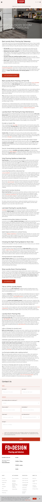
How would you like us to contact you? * (9, 400)
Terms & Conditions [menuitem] (34, 486)
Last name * (24, 389)
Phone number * (5, 407)
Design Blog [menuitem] (14, 489)
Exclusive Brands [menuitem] (24, 492)
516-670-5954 (28, 6)
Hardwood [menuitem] (4, 482)
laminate (9, 349)
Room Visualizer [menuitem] (15, 478)
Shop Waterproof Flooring (10, 75)
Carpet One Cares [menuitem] (34, 481)
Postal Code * (4, 414)
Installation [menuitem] (24, 489)
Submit (21, 439)
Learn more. (27, 500)
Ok (34, 498)
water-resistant (13, 151)
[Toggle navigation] (1, 2)
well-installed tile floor (18, 296)
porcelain (15, 125)
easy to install (11, 182)
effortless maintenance (11, 194)
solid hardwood (21, 324)
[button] (36, 2)
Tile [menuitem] (2, 488)
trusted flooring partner (7, 67)
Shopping (18, 18)
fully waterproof (7, 319)
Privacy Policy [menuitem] (35, 488)
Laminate (4, 209)
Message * (4, 421)
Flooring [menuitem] (3, 478)
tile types (10, 136)
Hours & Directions (6, 462)
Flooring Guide (11, 18)
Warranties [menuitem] (24, 487)
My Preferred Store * (25, 414)
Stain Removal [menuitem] (25, 478)
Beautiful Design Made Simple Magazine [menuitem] (14, 485)
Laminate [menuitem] (4, 486)
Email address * (25, 407)
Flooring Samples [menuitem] (14, 481)
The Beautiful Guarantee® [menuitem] (25, 485)
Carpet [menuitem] (3, 484)
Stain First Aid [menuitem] (25, 480)
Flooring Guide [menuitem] (25, 482)
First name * (4, 389)
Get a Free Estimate (8, 281)
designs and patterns (11, 233)
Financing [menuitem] (4, 492)
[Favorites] (38, 2)
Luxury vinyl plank (6, 172)
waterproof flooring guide (29, 107)
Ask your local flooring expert (26, 374)
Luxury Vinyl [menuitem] (4, 480)
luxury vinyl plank (35, 82)
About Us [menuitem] (34, 478)
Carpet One (4, 18)
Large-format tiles (10, 249)
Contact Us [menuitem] (34, 483)
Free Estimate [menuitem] (5, 490)
